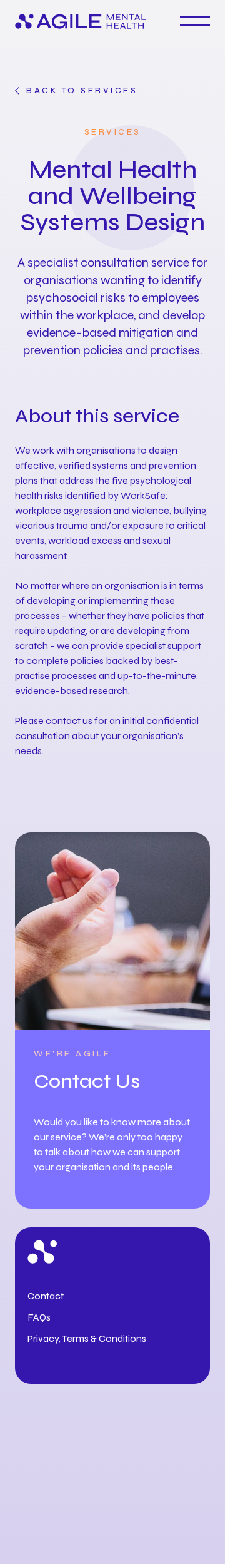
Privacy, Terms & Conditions (87, 1338)
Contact (46, 1296)
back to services (82, 91)
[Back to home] (80, 22)
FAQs (39, 1317)
